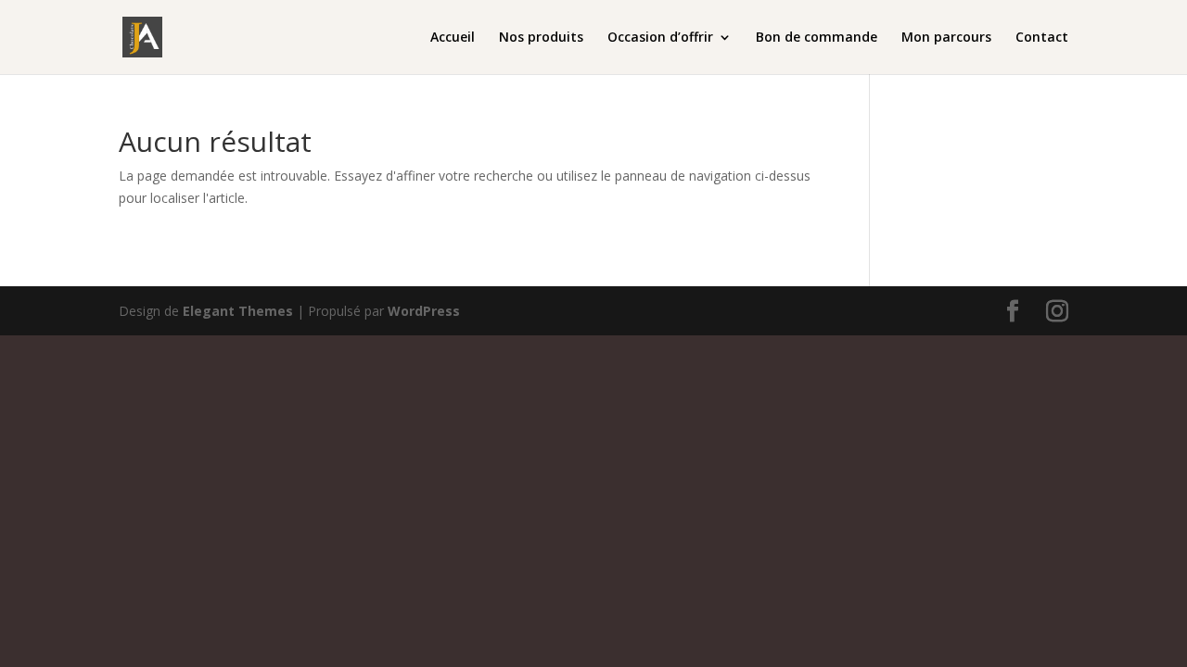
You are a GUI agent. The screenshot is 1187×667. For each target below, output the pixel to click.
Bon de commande (816, 38)
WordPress (424, 311)
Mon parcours (946, 38)
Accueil (452, 38)
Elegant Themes (238, 311)
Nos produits (541, 38)
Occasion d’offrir (660, 38)
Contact (1041, 38)
